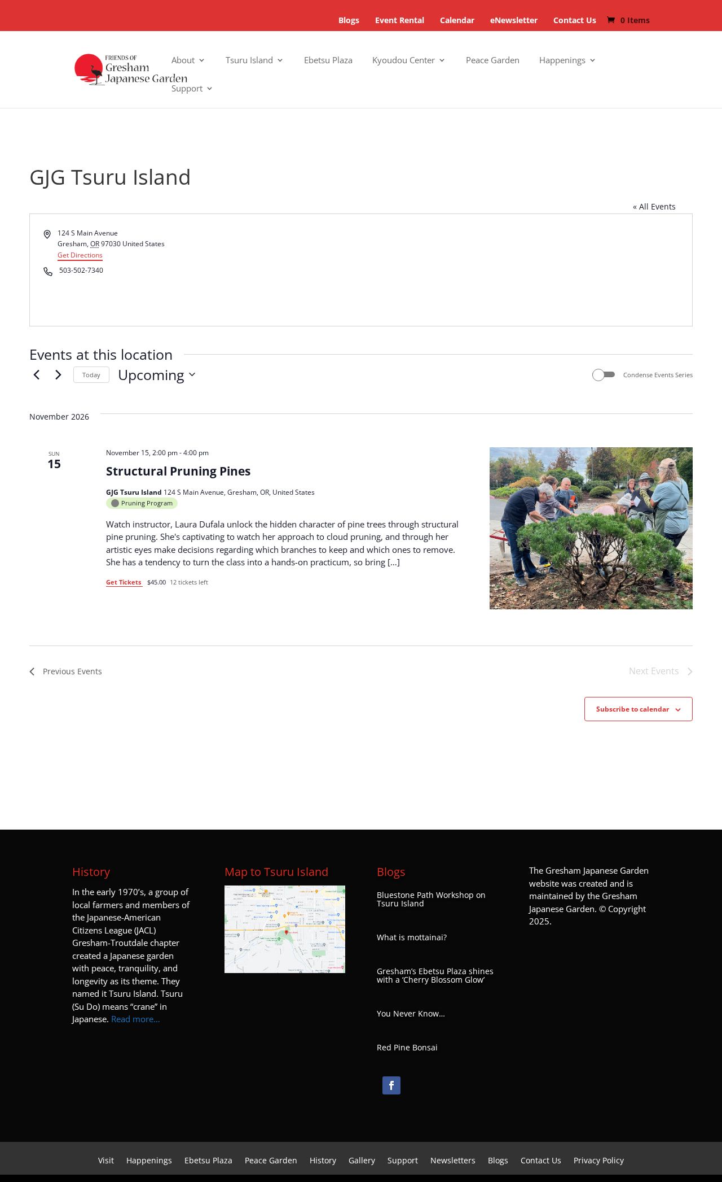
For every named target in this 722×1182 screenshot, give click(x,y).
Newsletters (453, 1161)
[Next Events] (58, 374)
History (323, 1161)
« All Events (654, 206)
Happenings (562, 61)
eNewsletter (514, 20)
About (183, 61)
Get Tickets (124, 582)
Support (186, 89)
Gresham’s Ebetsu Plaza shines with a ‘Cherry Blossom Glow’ (435, 975)
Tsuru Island (249, 61)
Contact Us (574, 20)
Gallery (362, 1161)
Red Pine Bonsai (407, 1048)
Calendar (457, 20)
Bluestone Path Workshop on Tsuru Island (431, 899)
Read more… (135, 1018)
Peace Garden (493, 61)
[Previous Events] (36, 374)
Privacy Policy (599, 1161)
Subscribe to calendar (632, 709)
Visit (106, 1161)
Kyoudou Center (403, 61)
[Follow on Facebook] (391, 1085)
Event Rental (399, 20)
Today (91, 374)
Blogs (348, 20)
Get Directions (80, 255)
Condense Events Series (658, 374)
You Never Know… (411, 1014)
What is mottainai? (412, 937)
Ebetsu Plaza (328, 61)
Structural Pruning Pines (178, 471)
